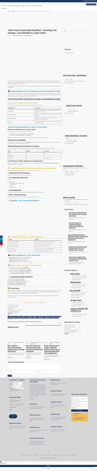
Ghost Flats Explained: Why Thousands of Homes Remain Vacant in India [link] (78, 258)
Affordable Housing (14, 316)
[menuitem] (85, 4)
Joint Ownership (56, 316)
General (19, 342)
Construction (15, 342)
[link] (76, 64)
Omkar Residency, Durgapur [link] (76, 136)
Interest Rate (43, 316)
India (40, 316)
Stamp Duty (44, 317)
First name (10, 305)
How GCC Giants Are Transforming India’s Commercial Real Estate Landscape (34, 348)
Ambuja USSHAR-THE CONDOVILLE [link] (79, 310)
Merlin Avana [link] (75, 282)
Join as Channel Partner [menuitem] (91, 4)
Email (9, 308)
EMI (29, 316)
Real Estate (32, 317)
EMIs (8, 163)
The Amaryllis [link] (74, 290)
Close (48, 468)
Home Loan (32, 316)
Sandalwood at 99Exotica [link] (73, 166)
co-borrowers (26, 316)
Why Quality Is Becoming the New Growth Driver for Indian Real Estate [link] (78, 214)
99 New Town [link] (76, 300)
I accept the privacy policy (14, 311)
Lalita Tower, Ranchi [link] (74, 105)
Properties (18, 5)
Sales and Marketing (28, 35)
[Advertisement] (48, 20)
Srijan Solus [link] (75, 274)
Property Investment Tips (25, 317)
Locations (23, 5)
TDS (47, 317)
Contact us (11, 409)
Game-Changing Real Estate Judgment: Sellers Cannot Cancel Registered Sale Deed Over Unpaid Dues (52, 349)
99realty (9, 316)
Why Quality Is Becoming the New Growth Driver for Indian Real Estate (16, 348)
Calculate (79, 410)
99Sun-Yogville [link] (69, 197)
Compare (48, 465)
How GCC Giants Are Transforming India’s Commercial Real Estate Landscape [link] (76, 225)
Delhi (9, 153)
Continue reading (10, 357)
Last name (10, 306)
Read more (32, 398)
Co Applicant (20, 316)
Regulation (51, 343)
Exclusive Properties (11, 5)
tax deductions (34, 94)
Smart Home (29, 5)
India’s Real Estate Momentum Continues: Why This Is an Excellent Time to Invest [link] (78, 248)
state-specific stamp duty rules (18, 273)
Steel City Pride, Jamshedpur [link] (74, 75)
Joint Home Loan (50, 316)
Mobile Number (10, 310)
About (5, 5)
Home (9, 11)
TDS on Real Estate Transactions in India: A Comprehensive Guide (34, 99)
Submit (9, 375)
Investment (13, 11)
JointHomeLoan (17, 317)
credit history (26, 267)
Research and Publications (37, 5)
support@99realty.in (12, 407)
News (53, 342)
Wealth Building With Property (53, 317)
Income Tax (37, 316)
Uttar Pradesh (10, 155)
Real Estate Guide (20, 35)
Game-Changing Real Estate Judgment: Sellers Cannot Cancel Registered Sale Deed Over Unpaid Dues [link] (78, 237)
